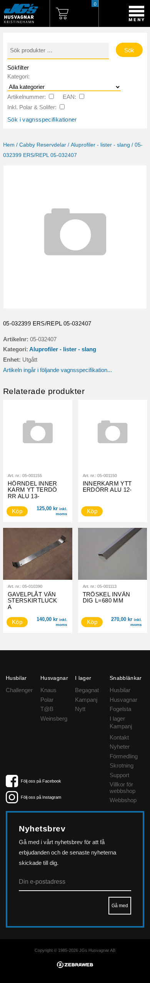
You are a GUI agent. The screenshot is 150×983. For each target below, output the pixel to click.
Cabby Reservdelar (42, 145)
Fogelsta (120, 709)
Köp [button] (17, 511)
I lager (117, 718)
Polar (46, 699)
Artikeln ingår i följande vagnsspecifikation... (57, 370)
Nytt (80, 709)
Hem (9, 145)
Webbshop (123, 800)
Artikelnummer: (26, 96)
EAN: (69, 96)
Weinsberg (53, 718)
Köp (92, 511)
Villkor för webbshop (122, 787)
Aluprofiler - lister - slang (100, 145)
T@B (46, 709)
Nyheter (120, 746)
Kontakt (119, 737)
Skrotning (121, 765)
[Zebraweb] (75, 966)
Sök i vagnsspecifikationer (42, 119)
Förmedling (124, 756)
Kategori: (18, 76)
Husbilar (120, 690)
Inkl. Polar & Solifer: (32, 107)
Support (119, 775)
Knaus (48, 690)
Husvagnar (123, 699)
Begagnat (87, 690)
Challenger (19, 690)
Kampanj (86, 699)
